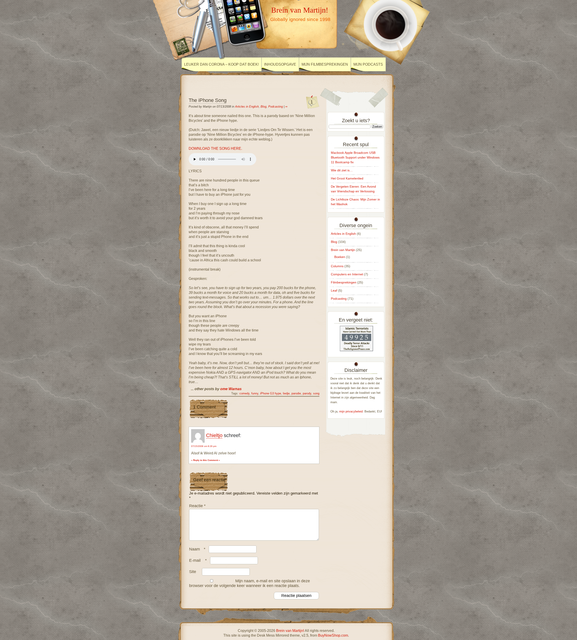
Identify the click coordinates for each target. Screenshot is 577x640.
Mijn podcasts (368, 64)
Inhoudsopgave (280, 64)
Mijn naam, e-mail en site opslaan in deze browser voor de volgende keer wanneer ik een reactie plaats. (249, 583)
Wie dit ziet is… (342, 170)
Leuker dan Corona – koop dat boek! (221, 64)
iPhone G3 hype (270, 393)
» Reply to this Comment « (205, 460)
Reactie (197, 506)
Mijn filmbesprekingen (325, 64)
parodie (296, 393)
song (316, 393)
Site (192, 571)
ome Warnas (231, 389)
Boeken (339, 257)
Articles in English (247, 106)
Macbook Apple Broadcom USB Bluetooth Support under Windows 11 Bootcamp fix (355, 157)
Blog (263, 106)
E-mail (198, 560)
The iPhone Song (208, 100)
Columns (337, 266)
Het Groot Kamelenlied (347, 178)
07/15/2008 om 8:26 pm (203, 446)
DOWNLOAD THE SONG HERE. (215, 148)
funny (254, 393)
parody (307, 393)
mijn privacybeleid (351, 411)
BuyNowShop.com (333, 635)
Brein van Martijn (343, 250)
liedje (286, 393)
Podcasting (275, 106)
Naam (197, 549)
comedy (244, 393)
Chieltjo (214, 435)
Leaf (334, 290)
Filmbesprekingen (343, 282)
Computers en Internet (347, 274)
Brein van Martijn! (299, 10)
